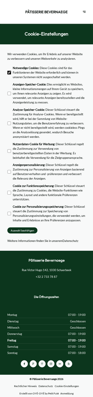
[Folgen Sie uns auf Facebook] (24, 363)
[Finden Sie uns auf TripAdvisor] (59, 363)
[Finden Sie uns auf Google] (42, 363)
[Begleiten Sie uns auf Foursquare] (33, 363)
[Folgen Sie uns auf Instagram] (51, 363)
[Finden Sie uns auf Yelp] (68, 363)
